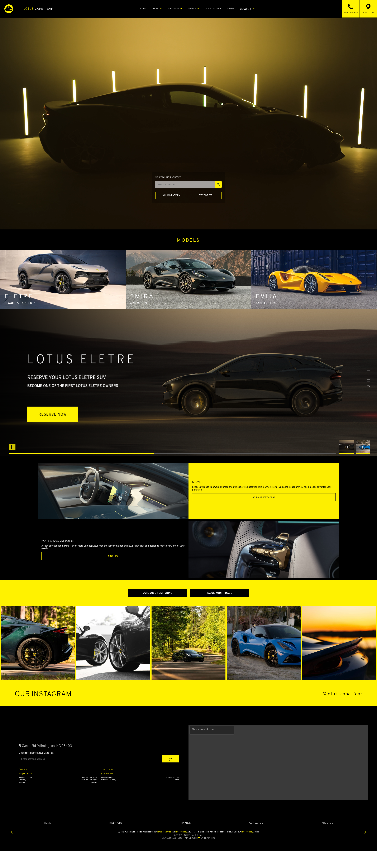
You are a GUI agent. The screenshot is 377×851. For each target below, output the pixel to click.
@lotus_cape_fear (342, 694)
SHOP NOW (113, 556)
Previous (347, 447)
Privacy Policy (181, 832)
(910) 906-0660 (25, 774)
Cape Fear (38, 8)
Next (363, 447)
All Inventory (171, 195)
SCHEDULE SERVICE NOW (264, 497)
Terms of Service (164, 832)
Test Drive (205, 195)
